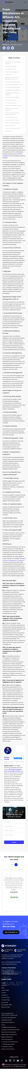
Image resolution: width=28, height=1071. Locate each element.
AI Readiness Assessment (8, 1027)
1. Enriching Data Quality (12, 97)
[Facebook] (8, 47)
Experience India (6, 1004)
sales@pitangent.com (11, 974)
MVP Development (7, 1039)
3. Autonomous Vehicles (12, 72)
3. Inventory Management (12, 87)
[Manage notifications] (3, 1064)
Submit (14, 842)
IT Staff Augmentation (8, 1044)
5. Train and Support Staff (12, 128)
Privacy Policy (5, 997)
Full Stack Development (8, 1017)
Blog (2, 988)
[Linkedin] (4, 47)
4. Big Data (8, 74)
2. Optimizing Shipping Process (14, 84)
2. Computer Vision (10, 69)
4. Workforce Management (13, 90)
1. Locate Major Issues (11, 117)
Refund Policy (5, 1007)
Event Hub (4, 1002)
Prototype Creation (7, 1046)
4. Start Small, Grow (10, 125)
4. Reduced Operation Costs (13, 105)
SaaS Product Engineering (9, 1015)
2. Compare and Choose (12, 120)
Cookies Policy (5, 1000)
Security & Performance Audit (10, 1029)
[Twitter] (12, 47)
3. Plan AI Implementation (12, 123)
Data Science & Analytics (8, 1032)
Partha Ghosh (6, 758)
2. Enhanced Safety (10, 100)
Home (3, 983)
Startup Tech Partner (7, 1049)
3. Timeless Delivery (10, 103)
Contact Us (4, 995)
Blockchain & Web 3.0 (7, 1022)
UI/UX (3, 1025)
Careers (3, 992)
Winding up (8, 131)
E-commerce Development (9, 1042)
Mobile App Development (9, 1034)
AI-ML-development (7, 1013)
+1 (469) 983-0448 (9, 972)
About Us (4, 985)
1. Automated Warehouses (12, 82)
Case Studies (5, 990)
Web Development (7, 1037)
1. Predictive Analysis (11, 66)
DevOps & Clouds (6, 1020)
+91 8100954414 (9, 970)
